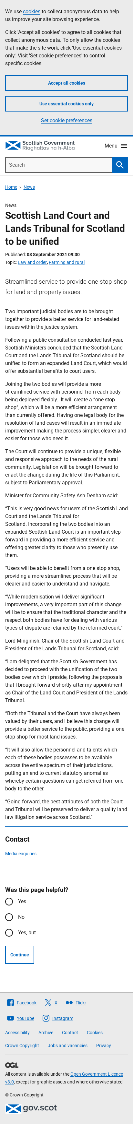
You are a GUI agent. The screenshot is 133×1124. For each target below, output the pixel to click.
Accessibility (17, 1032)
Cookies (95, 1032)
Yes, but (27, 932)
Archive (45, 1032)
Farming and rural (67, 262)
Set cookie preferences (66, 120)
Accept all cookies (66, 83)
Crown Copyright (22, 1045)
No (21, 917)
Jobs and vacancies (67, 1045)
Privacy (103, 1045)
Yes (22, 901)
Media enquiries (20, 853)
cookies (31, 11)
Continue (19, 954)
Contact (70, 1032)
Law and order (32, 262)
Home (11, 187)
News (29, 187)
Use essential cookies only (66, 103)
